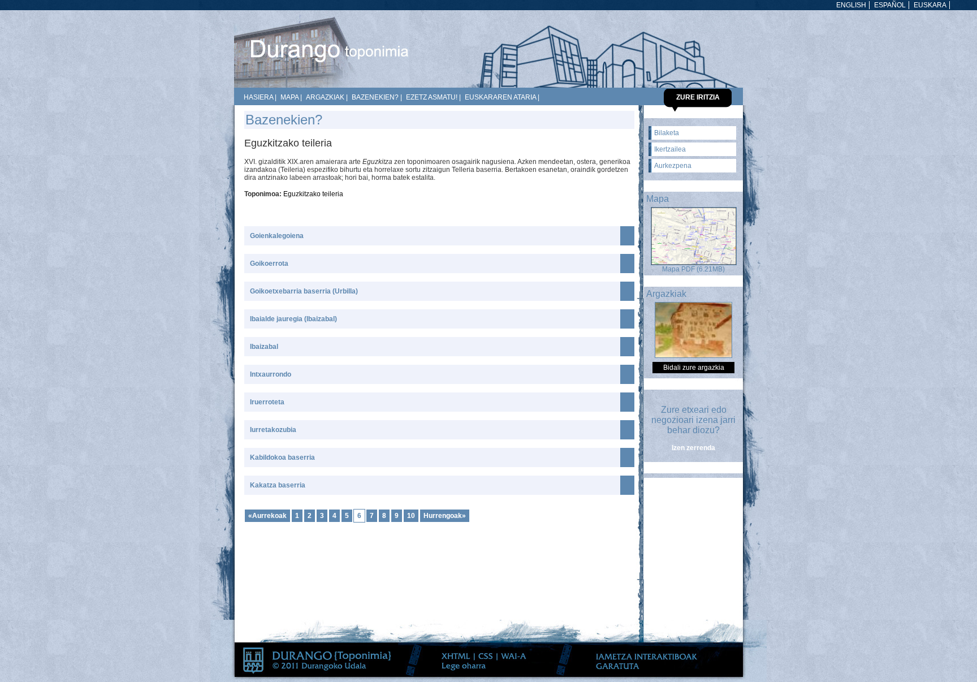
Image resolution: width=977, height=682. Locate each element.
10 (411, 516)
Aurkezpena (672, 166)
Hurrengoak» (444, 516)
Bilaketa (666, 133)
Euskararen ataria (500, 97)
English (851, 5)
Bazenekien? (375, 97)
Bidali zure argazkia (693, 368)
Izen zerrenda (693, 448)
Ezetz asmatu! (431, 97)
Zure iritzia (698, 97)
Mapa (289, 97)
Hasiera (258, 97)
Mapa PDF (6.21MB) (693, 269)
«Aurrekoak (267, 516)
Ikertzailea (670, 149)
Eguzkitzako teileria (313, 194)
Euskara (930, 5)
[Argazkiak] (693, 356)
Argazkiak (325, 97)
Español (890, 5)
